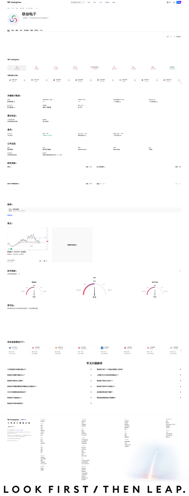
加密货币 (43, 430)
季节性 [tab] (36, 30)
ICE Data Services (17, 430)
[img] (46, 18)
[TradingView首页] (14, 2)
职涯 (83, 454)
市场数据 (84, 424)
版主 (126, 429)
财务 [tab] (13, 30)
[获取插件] (171, 36)
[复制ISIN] (57, 155)
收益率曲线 (43, 458)
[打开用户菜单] (174, 2)
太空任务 (84, 449)
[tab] (87, 167)
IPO (41, 452)
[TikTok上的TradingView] (26, 423)
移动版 (42, 468)
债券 (42, 429)
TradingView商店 (86, 460)
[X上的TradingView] (8, 423)
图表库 (167, 422)
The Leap (84, 435)
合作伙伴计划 (169, 435)
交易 (126, 433)
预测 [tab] (31, 30)
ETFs (42, 427)
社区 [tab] (21, 30)
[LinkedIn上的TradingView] (20, 423)
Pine (42, 435)
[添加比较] (24, 80)
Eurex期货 (84, 441)
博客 (83, 451)
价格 (83, 422)
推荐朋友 (127, 424)
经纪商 (107, 2)
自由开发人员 (128, 444)
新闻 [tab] (17, 30)
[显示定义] (10, 99)
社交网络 (127, 421)
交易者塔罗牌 (85, 462)
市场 (100, 2)
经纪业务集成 (169, 433)
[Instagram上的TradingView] (17, 423)
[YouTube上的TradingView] (14, 423)
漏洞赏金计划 (85, 478)
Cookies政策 (84, 473)
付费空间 (127, 446)
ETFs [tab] (41, 30)
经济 (42, 447)
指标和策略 (127, 441)
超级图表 (43, 421)
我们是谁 (84, 447)
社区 (94, 2)
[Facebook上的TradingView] (11, 423)
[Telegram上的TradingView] (23, 423)
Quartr (17, 438)
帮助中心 (84, 452)
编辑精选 (127, 437)
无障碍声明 (84, 474)
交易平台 (168, 427)
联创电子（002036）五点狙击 (16, 252)
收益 (42, 449)
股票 (42, 425)
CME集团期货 (85, 440)
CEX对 (42, 432)
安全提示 (84, 476)
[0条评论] (40, 260)
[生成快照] (168, 36)
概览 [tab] (8, 30)
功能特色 (84, 421)
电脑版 (42, 469)
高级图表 (168, 426)
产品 (89, 2)
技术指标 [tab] (26, 30)
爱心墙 (126, 422)
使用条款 (84, 468)
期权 (42, 460)
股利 (42, 451)
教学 (126, 435)
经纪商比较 (84, 433)
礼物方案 (84, 426)
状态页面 (84, 479)
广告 (167, 432)
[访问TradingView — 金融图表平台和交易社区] (13, 60)
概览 (83, 430)
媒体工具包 (84, 455)
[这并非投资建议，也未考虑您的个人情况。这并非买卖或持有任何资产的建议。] (19, 274)
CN (170, 2)
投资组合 (43, 457)
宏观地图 (43, 462)
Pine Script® (44, 463)
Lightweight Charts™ (171, 424)
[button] (91, 2)
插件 (167, 421)
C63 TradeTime (85, 463)
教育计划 (168, 437)
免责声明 (84, 469)
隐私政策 (84, 471)
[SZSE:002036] (9, 249)
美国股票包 (84, 443)
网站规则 (127, 427)
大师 (126, 443)
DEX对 (42, 433)
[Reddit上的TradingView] (29, 423)
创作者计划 (127, 426)
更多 (114, 2)
